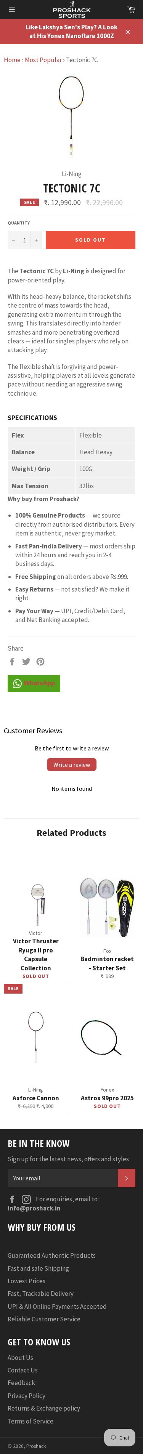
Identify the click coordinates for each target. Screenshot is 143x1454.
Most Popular (43, 60)
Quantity (19, 223)
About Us (20, 1357)
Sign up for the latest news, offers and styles (68, 1159)
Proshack (36, 1446)
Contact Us (23, 1370)
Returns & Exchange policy (44, 1408)
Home (12, 60)
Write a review (71, 764)
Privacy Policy (26, 1395)
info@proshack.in (34, 1208)
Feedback (21, 1383)
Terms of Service (30, 1421)
